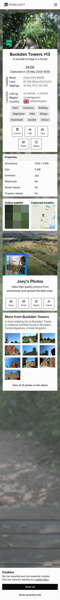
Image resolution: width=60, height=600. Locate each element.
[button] (38, 71)
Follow (49, 305)
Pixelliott (17, 4)
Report (36, 146)
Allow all (30, 586)
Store (11, 305)
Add (30, 133)
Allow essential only (30, 594)
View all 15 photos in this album (30, 385)
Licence (17, 133)
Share (23, 146)
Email (23, 305)
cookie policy (41, 579)
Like (43, 133)
